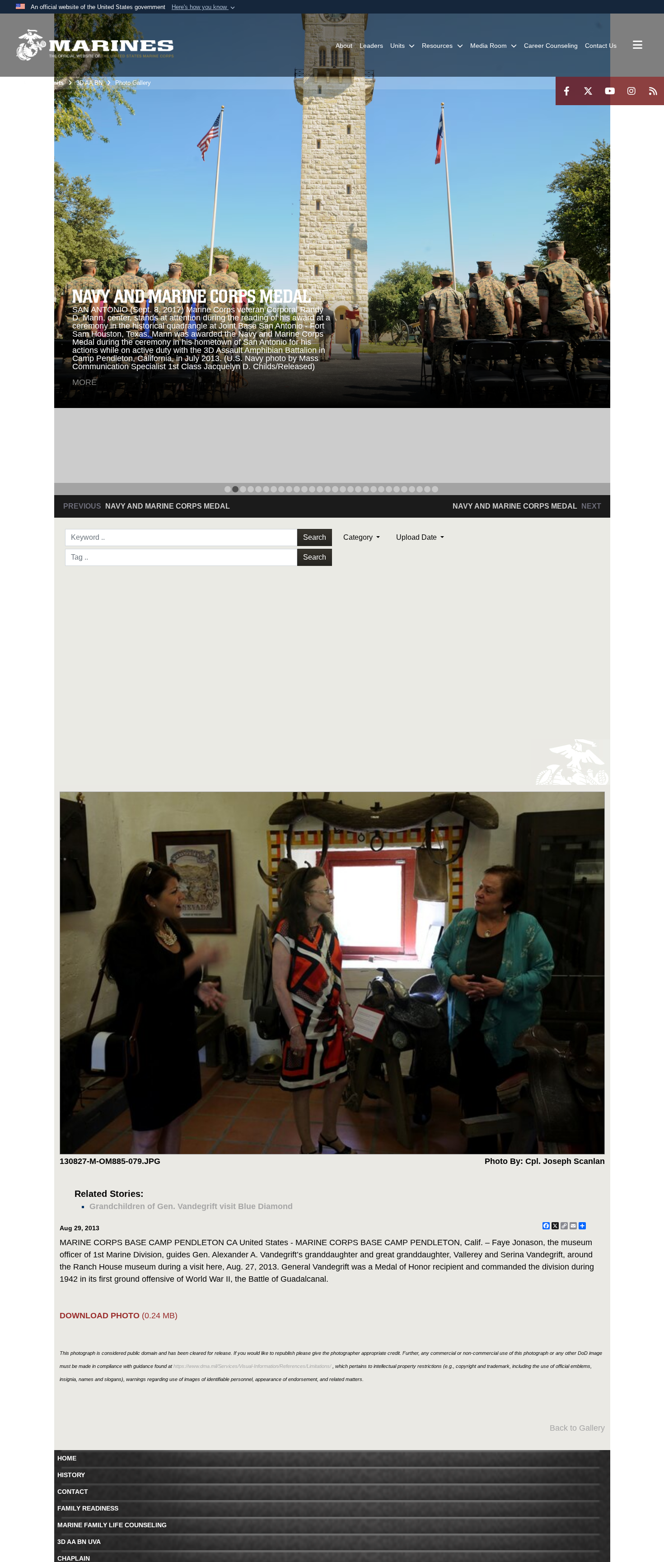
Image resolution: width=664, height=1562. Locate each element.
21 (381, 489)
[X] (588, 91)
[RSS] (653, 91)
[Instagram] (631, 91)
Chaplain (73, 1558)
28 (435, 489)
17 (350, 489)
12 (312, 489)
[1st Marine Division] (95, 45)
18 (358, 489)
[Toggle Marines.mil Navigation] (637, 45)
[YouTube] (610, 91)
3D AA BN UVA (79, 1541)
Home (66, 1458)
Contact (72, 1491)
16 (343, 489)
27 (427, 489)
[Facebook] (566, 91)
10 (297, 489)
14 (327, 489)
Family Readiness (87, 1508)
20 (373, 489)
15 (335, 489)
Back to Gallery (577, 1427)
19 (366, 489)
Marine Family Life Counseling (112, 1525)
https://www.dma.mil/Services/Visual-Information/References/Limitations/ (252, 1366)
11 (304, 489)
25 (412, 489)
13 (320, 489)
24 (404, 489)
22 (389, 489)
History (71, 1475)
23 (396, 489)
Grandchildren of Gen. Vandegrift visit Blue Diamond (191, 1206)
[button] (204, 7)
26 (419, 489)
